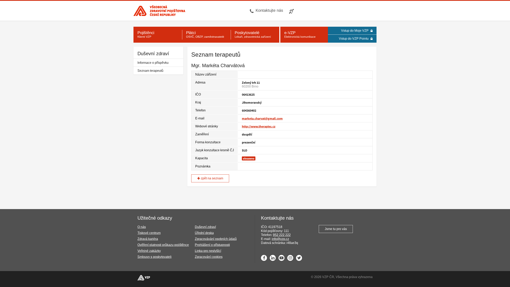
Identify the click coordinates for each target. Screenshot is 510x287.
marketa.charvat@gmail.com (262, 118)
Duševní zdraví (153, 53)
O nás (141, 227)
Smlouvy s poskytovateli (154, 256)
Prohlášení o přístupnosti (212, 245)
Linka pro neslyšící (208, 251)
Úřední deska (204, 233)
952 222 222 (282, 235)
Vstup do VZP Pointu (354, 38)
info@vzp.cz (280, 239)
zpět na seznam (211, 178)
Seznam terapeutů (150, 70)
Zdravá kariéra (147, 239)
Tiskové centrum (149, 233)
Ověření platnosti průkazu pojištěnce (163, 245)
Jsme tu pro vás (336, 229)
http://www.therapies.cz (258, 126)
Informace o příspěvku (153, 62)
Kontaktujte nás (269, 10)
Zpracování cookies (209, 256)
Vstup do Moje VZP (355, 30)
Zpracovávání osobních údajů (216, 239)
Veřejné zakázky (149, 251)
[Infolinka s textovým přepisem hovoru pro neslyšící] (292, 10)
